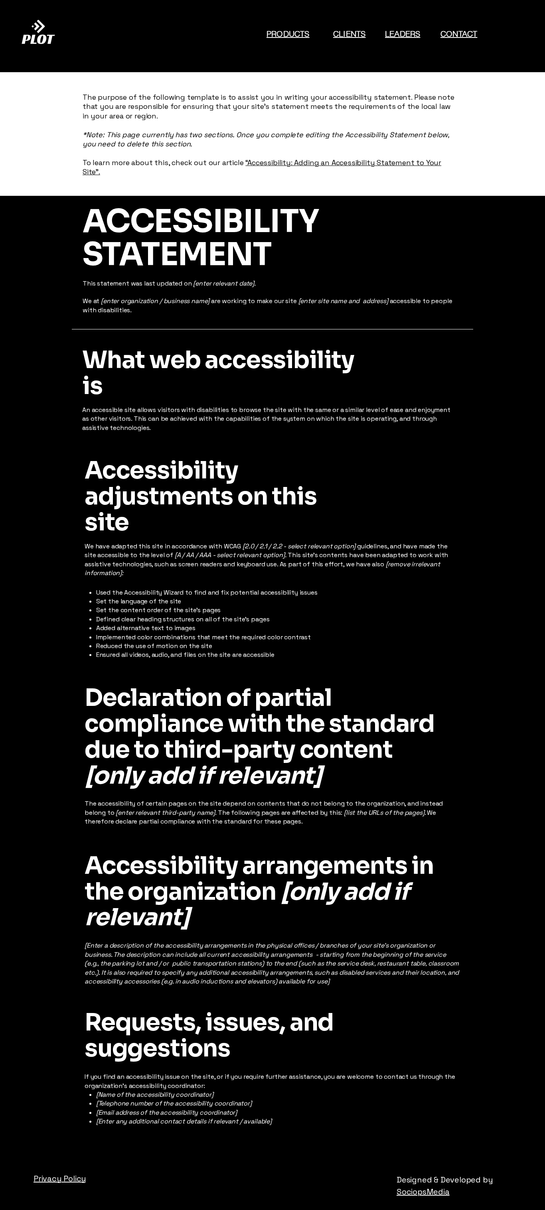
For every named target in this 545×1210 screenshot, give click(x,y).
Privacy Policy (60, 1178)
